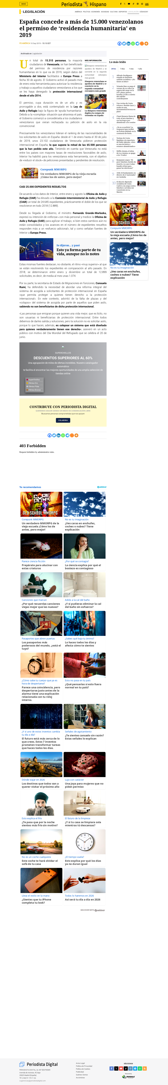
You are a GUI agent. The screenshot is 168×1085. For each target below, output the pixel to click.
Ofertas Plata (33, 386)
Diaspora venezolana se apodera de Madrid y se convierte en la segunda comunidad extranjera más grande (96, 86)
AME (147, 4)
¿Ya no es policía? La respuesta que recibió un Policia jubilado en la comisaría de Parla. (126, 130)
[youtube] (121, 1068)
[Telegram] (137, 44)
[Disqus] (63, 951)
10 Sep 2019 (35, 43)
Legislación (34, 11)
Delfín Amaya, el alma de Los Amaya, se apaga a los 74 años (126, 153)
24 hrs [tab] (113, 69)
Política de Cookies (83, 1069)
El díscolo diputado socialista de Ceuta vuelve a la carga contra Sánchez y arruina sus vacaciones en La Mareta (126, 187)
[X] (124, 4)
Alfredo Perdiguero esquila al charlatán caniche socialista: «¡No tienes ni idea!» (126, 78)
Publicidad (80, 1072)
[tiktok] (126, 1068)
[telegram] (135, 1068)
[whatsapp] (142, 4)
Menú (23, 4)
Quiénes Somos (82, 1075)
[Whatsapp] (133, 44)
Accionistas (80, 1078)
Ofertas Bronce (34, 390)
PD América (24, 43)
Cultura (114, 12)
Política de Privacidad (84, 1066)
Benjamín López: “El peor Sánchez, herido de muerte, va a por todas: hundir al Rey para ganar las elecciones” (126, 164)
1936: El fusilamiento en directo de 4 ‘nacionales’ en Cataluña (126, 175)
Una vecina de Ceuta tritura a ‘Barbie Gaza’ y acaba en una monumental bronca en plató (126, 107)
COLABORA (63, 420)
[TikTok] (133, 4)
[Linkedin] (128, 44)
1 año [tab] (140, 69)
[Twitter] (124, 44)
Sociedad (105, 12)
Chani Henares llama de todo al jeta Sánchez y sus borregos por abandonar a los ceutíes (126, 119)
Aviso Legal (80, 1063)
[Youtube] (129, 4)
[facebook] (111, 1068)
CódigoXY (144, 12)
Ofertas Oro (33, 383)
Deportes (123, 12)
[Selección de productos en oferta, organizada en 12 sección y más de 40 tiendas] (63, 347)
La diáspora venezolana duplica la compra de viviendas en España (96, 113)
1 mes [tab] (131, 69)
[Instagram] (137, 4)
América (78, 12)
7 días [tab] (122, 69)
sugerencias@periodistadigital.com (32, 1081)
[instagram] (130, 1068)
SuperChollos (34, 380)
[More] (146, 44)
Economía (95, 12)
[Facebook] (120, 4)
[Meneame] (142, 44)
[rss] (145, 1068)
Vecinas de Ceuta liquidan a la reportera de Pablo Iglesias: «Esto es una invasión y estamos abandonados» (126, 142)
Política (86, 12)
